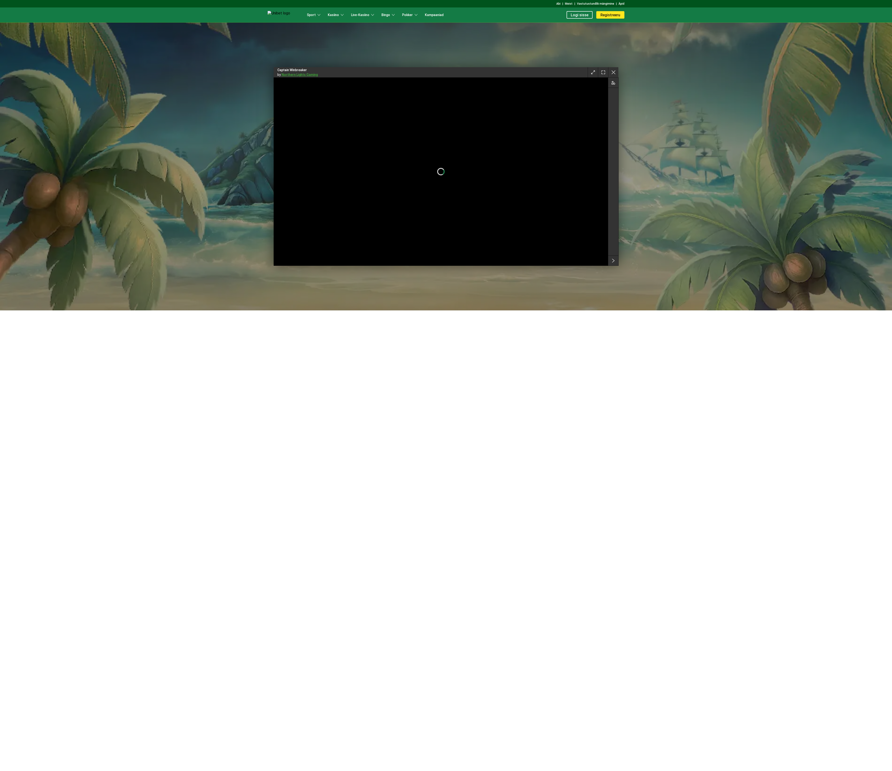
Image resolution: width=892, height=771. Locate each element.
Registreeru (610, 15)
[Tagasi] (613, 72)
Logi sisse (579, 15)
